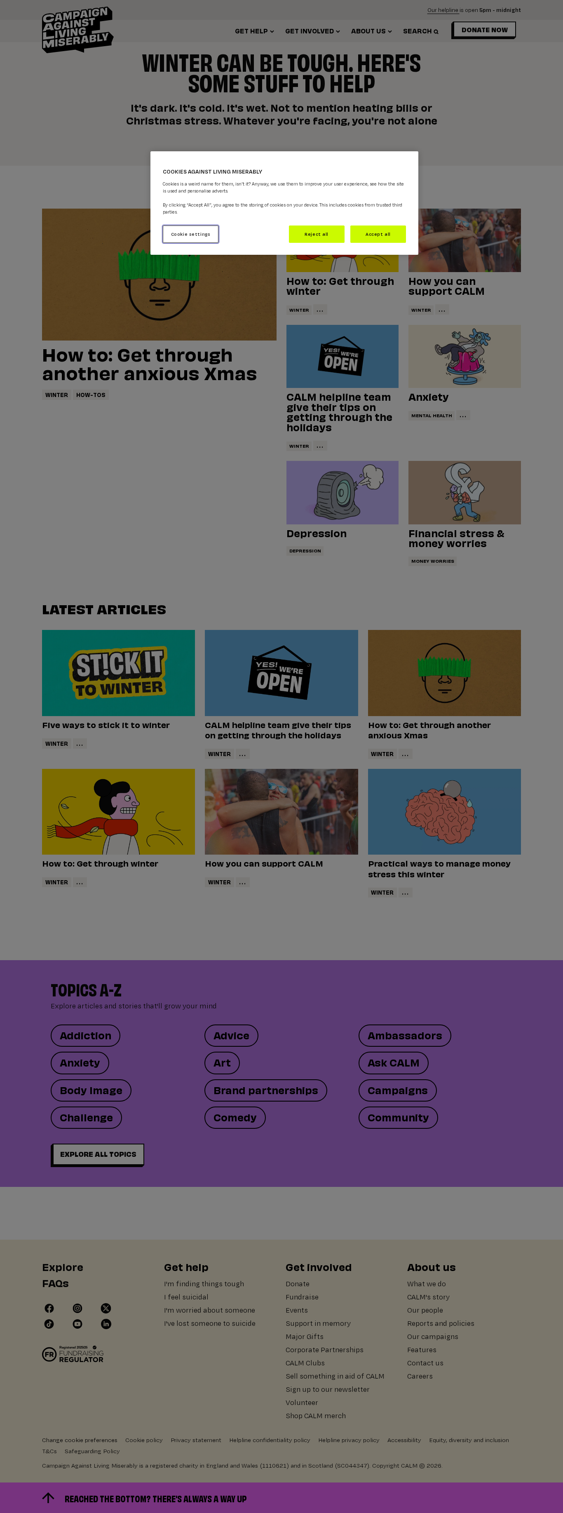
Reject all (316, 234)
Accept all (378, 234)
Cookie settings (191, 234)
